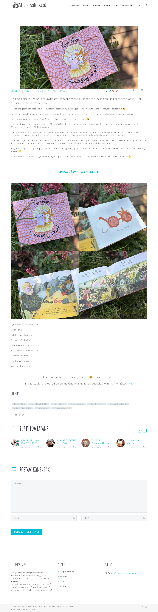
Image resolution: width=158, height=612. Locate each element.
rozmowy (96, 5)
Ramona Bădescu (42, 408)
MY (140, 5)
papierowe (36, 91)
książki (85, 5)
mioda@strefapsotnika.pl (125, 573)
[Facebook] (106, 91)
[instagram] (146, 607)
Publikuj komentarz (26, 532)
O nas (62, 581)
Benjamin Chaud (19, 404)
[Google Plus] (113, 91)
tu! (113, 377)
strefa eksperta (128, 5)
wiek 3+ (47, 91)
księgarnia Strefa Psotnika (118, 404)
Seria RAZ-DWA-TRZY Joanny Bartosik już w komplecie (66, 443)
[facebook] (143, 607)
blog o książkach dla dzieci (39, 404)
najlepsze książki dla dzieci (22, 408)
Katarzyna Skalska (59, 404)
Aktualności (65, 576)
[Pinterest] (117, 91)
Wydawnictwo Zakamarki (62, 408)
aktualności (74, 5)
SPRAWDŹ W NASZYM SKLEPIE (79, 171)
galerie (107, 5)
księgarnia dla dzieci (77, 404)
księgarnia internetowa (97, 404)
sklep (116, 5)
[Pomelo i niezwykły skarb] (45, 217)
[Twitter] (110, 91)
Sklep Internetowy (68, 571)
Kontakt (63, 586)
